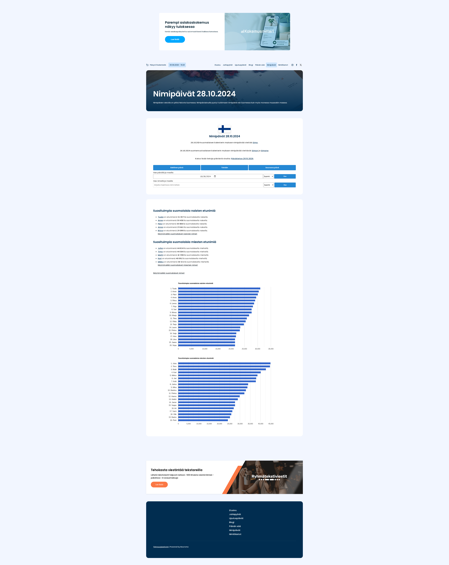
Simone (264, 150)
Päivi (160, 223)
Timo (160, 251)
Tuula (160, 217)
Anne (160, 220)
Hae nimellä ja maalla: (163, 181)
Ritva (160, 230)
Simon (255, 150)
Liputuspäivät (240, 65)
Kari (160, 258)
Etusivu (218, 65)
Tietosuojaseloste (160, 547)
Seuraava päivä (272, 167)
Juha (160, 248)
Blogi (251, 65)
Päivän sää (260, 65)
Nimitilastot (283, 65)
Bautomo (184, 547)
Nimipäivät (271, 65)
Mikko (161, 261)
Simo (255, 142)
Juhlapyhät (228, 65)
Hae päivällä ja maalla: (163, 172)
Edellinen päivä (176, 167)
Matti (160, 255)
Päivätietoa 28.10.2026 (242, 158)
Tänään (224, 167)
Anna (160, 227)
